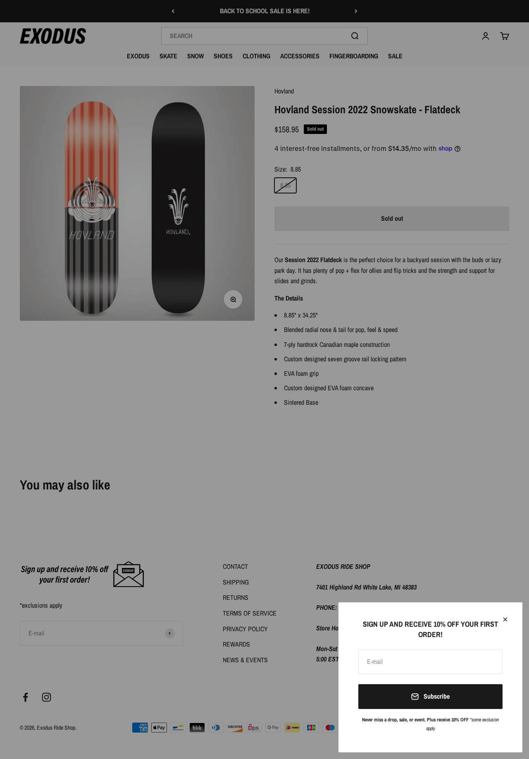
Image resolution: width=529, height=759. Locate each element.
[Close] (505, 619)
